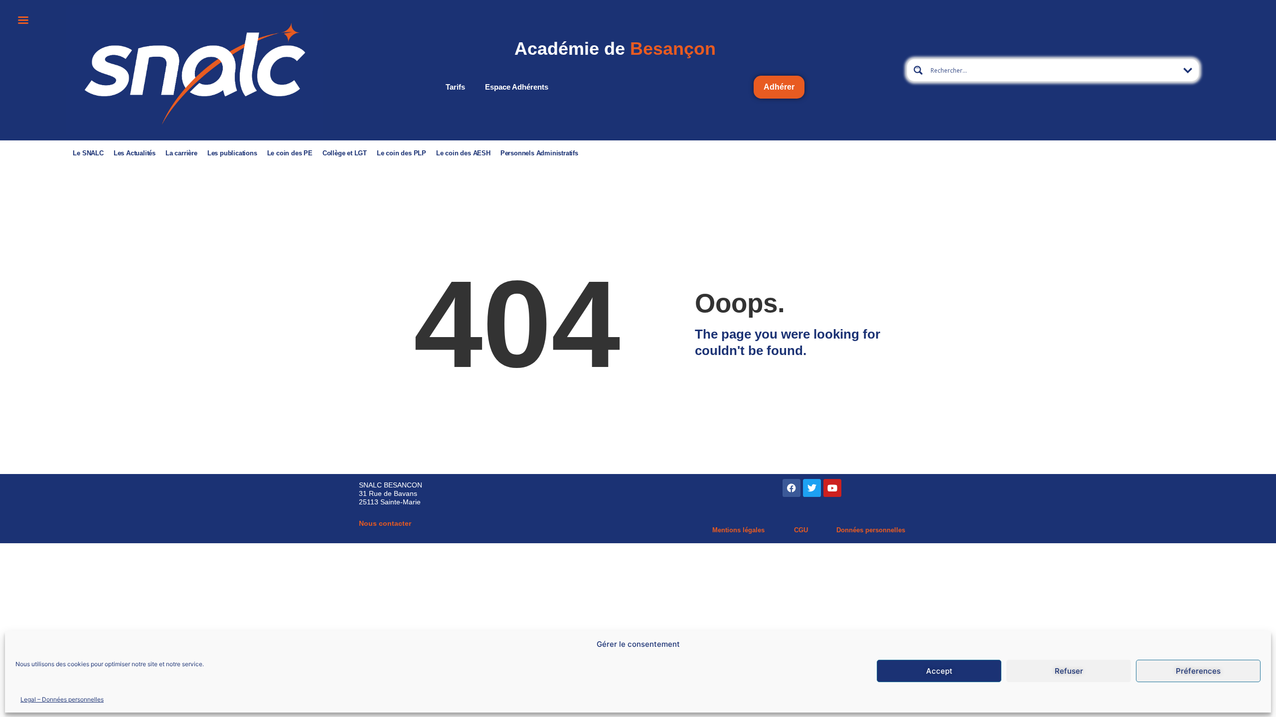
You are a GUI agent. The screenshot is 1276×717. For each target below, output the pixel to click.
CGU (801, 530)
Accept (939, 671)
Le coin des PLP (401, 153)
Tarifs (455, 87)
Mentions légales (738, 530)
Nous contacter (385, 523)
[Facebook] (791, 488)
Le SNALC (88, 153)
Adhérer (779, 87)
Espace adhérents (516, 87)
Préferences (1198, 671)
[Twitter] (812, 488)
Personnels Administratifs (539, 153)
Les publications (232, 153)
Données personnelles (870, 530)
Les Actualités (135, 153)
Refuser (1069, 671)
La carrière (181, 153)
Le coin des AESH (463, 153)
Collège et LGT (344, 153)
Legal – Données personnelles (62, 699)
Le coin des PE (290, 153)
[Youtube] (832, 488)
